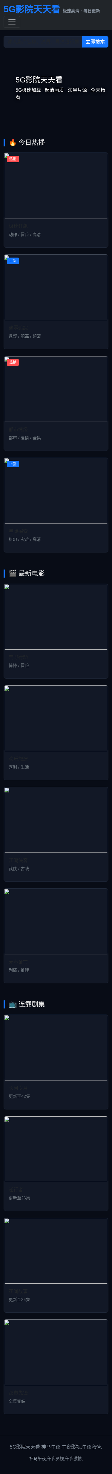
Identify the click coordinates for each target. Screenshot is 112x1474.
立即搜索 (95, 41)
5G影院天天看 (52, 9)
